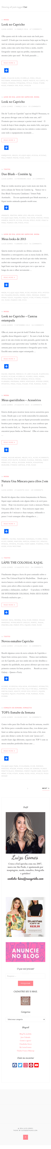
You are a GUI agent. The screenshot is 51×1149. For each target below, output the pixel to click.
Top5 (16, 773)
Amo (4, 78)
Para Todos (8, 297)
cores (23, 218)
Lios (5, 541)
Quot (26, 297)
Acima (13, 539)
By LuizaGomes (25, 1047)
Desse (40, 218)
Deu (33, 78)
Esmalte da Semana (13, 708)
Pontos (6, 384)
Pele (33, 220)
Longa (31, 460)
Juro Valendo (25, 1037)
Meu (29, 295)
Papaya (13, 83)
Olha (26, 220)
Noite (32, 80)
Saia (36, 83)
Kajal (41, 622)
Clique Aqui (25, 155)
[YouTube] (36, 1065)
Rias (14, 384)
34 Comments (38, 325)
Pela (15, 462)
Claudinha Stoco (25, 1044)
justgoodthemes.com (29, 1130)
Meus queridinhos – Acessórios (21, 400)
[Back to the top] (25, 1137)
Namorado (17, 80)
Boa (11, 620)
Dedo (35, 620)
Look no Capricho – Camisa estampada (19, 318)
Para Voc (7, 462)
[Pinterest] (31, 1065)
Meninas (19, 771)
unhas (38, 384)
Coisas (43, 155)
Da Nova (31, 218)
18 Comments (37, 490)
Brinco (20, 374)
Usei (4, 85)
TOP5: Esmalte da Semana (18, 712)
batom (14, 215)
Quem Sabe (36, 771)
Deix (46, 539)
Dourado (33, 686)
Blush (31, 215)
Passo (44, 541)
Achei (5, 374)
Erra (42, 376)
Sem (34, 625)
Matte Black (8, 771)
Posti (35, 691)
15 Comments (39, 179)
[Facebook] (14, 1065)
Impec (34, 622)
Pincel (5, 544)
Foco (32, 379)
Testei (7, 169)
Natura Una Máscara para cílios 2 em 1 (24, 483)
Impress (43, 689)
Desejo (40, 766)
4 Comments (36, 405)
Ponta (13, 544)
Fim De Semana (21, 379)
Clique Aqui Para (10, 218)
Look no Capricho (13, 24)
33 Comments (34, 106)
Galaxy (12, 689)
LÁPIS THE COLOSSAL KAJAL (22, 562)
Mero (23, 295)
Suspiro (21, 694)
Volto (40, 773)
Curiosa (14, 686)
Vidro (5, 696)
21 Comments (35, 646)
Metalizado (8, 691)
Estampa (6, 80)
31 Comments (35, 244)
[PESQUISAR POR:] (25, 976)
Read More (8, 63)
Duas (5, 460)
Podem (22, 462)
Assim (5, 620)
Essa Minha (8, 379)
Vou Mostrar (14, 546)
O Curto (41, 80)
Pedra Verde (42, 381)
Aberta (6, 539)
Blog (15, 155)
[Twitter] (20, 1065)
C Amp (28, 374)
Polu (29, 83)
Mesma (39, 460)
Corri (39, 539)
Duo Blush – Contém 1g (16, 174)
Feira (20, 768)
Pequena (21, 83)
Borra (18, 620)
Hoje (47, 218)
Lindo (44, 768)
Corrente (44, 457)
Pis (22, 625)
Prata (29, 462)
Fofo (5, 689)
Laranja (6, 381)
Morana (15, 381)
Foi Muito (13, 460)
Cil (31, 457)
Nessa (26, 541)
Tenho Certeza (18, 465)
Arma (5, 457)
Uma (22, 773)
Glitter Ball (32, 689)
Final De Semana (32, 768)
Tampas (40, 544)
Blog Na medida (25, 1034)
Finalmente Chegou (21, 622)
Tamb (42, 83)
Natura (18, 541)
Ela (4, 158)
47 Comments (36, 29)
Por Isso (26, 691)
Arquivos (7, 155)
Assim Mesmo (15, 457)
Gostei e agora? (25, 1040)
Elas (39, 78)
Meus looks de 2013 (13, 239)
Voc (22, 85)
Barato (6, 215)
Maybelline (8, 625)
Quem (28, 625)
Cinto (5, 376)
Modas (36, 295)
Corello (25, 78)
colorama (25, 766)
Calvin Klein (14, 78)
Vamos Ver (13, 85)
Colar (12, 376)
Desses (6, 768)
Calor (39, 215)
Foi (40, 293)
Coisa (35, 155)
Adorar (21, 539)
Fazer (34, 293)
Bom (4, 293)
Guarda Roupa (12, 295)
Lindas (23, 460)
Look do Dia (9, 97)
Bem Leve (23, 215)
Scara (21, 544)
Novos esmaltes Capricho (17, 641)
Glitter (21, 689)
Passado (31, 381)
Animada (31, 539)
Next (45, 788)
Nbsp (26, 80)
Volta (28, 85)
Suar (25, 384)
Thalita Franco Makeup (25, 1051)
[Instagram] (25, 1065)
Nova (16, 158)
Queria (18, 297)
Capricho (44, 374)
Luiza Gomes (7, 29)
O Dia (19, 220)
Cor (28, 293)
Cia (24, 620)
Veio (21, 223)
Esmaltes (44, 686)
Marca (5, 220)
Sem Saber (30, 544)
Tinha (38, 297)
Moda (6, 20)
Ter (32, 297)
